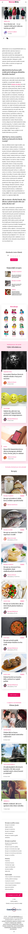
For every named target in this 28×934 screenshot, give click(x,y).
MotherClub (13, 922)
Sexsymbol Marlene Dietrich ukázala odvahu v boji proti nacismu (13, 376)
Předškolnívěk (15, 924)
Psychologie (7, 408)
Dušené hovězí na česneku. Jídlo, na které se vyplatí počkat (12, 679)
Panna (21, 321)
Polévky (14, 289)
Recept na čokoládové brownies (13, 851)
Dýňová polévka (9, 889)
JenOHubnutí (13, 929)
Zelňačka (7, 837)
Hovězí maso (7, 601)
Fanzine (4, 926)
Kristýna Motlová (11, 575)
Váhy (6, 314)
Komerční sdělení (12, 32)
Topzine (21, 924)
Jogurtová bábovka (10, 867)
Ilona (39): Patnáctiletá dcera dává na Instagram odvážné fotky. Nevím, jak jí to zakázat (14, 451)
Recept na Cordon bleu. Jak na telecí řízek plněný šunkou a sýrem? (13, 606)
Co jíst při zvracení (10, 881)
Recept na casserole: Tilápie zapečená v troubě (17, 285)
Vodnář (6, 321)
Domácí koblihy (9, 869)
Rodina (5, 446)
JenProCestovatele (19, 926)
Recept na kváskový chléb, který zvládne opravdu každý (16, 276)
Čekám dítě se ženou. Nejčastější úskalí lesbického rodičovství (13, 734)
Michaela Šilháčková (12, 419)
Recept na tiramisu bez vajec (12, 849)
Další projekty (14, 901)
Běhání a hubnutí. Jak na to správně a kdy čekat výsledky (13, 805)
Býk (6, 336)
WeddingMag (7, 927)
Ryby (6, 329)
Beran (14, 314)
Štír (22, 314)
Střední (22, 601)
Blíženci (21, 329)
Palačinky (7, 861)
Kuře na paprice (9, 833)
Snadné (22, 495)
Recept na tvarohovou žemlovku (13, 853)
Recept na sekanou (10, 829)
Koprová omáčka (9, 887)
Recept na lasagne (10, 831)
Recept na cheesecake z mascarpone (11, 843)
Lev (22, 336)
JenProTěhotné (7, 924)
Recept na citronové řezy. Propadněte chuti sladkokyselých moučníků (13, 569)
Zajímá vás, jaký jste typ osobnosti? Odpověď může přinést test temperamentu (13, 413)
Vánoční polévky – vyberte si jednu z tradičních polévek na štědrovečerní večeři (17, 293)
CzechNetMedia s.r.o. (16, 916)
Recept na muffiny (9, 855)
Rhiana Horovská (11, 538)
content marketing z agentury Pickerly (12, 921)
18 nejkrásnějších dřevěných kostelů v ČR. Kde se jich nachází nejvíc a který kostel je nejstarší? (13, 770)
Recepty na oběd (16, 280)
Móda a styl (7, 21)
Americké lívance (9, 863)
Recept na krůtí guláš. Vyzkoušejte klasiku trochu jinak (13, 642)
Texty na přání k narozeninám (12, 877)
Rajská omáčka (9, 827)
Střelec (14, 329)
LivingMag (14, 927)
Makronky (7, 871)
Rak (14, 321)
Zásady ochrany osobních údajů (14, 903)
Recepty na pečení (17, 271)
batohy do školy (16, 84)
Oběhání (19, 922)
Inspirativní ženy (8, 371)
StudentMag (10, 926)
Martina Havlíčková (12, 504)
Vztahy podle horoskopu (11, 879)
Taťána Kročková (11, 382)
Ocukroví (19, 927)
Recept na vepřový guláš (11, 835)
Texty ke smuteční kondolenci (12, 883)
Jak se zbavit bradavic (10, 885)
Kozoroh (14, 336)
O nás (14, 899)
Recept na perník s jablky (11, 847)
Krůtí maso (6, 637)
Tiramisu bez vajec (9, 865)
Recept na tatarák (10, 825)
